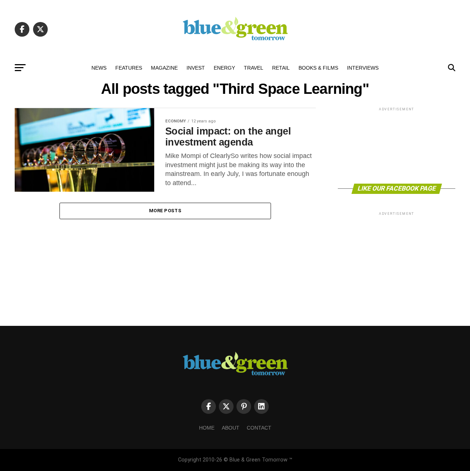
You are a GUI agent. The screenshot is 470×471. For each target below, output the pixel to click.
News (98, 68)
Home (206, 428)
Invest (196, 68)
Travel (253, 68)
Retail (281, 68)
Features (128, 68)
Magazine (164, 68)
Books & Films (318, 68)
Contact (259, 428)
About (230, 428)
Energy (224, 68)
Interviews (363, 68)
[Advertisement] (396, 145)
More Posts (165, 210)
